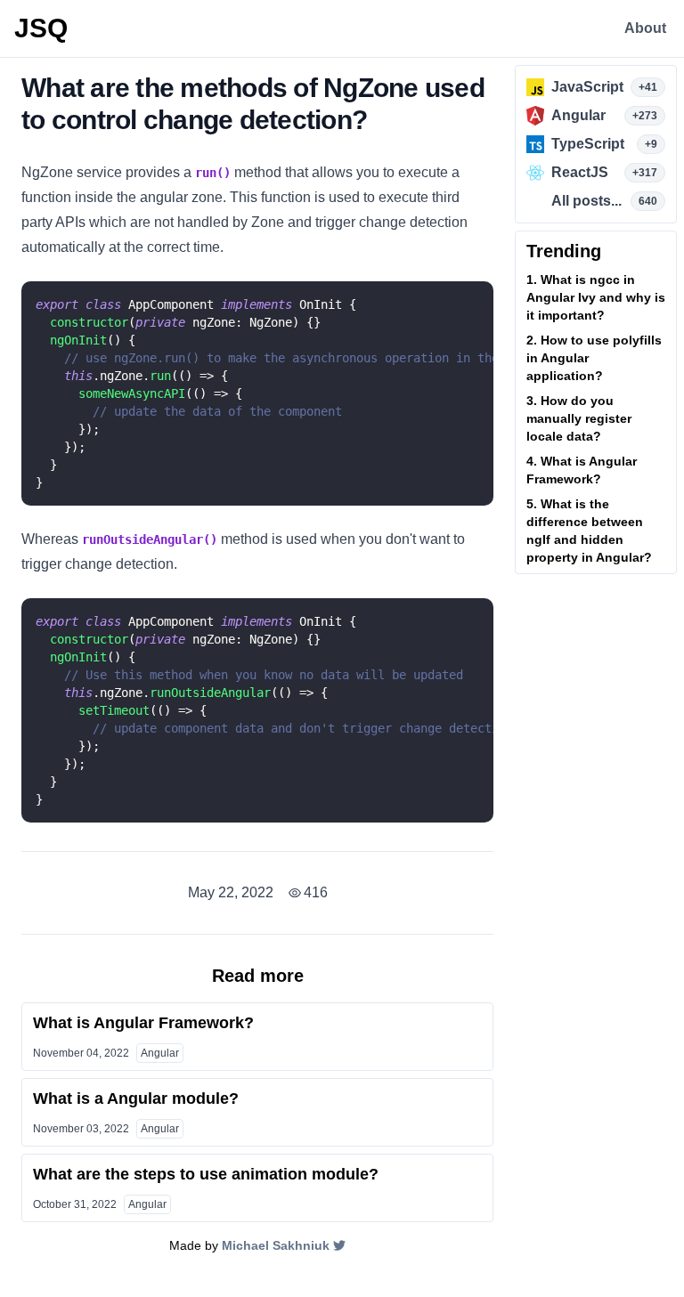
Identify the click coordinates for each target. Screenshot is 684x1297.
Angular (160, 1053)
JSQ (41, 28)
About (645, 28)
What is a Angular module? (136, 1098)
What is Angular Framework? (143, 1023)
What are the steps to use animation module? (206, 1174)
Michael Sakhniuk (276, 1245)
